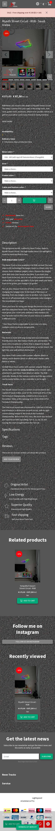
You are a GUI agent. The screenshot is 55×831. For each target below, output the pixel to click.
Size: (5, 163)
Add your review (11, 459)
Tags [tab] (5, 436)
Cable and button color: (14, 187)
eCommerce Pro (27, 801)
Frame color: (8, 175)
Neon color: (8, 152)
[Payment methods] (7, 810)
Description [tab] (9, 243)
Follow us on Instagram (27, 641)
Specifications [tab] (11, 429)
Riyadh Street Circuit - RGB (27, 703)
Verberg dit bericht (27, 827)
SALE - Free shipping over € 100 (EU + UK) (24, 12)
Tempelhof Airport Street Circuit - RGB (27, 587)
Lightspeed (37, 798)
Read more (7, 121)
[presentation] (5, 54)
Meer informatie (41, 819)
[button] (37, 4)
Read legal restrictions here (27, 762)
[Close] (46, 13)
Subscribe (46, 756)
